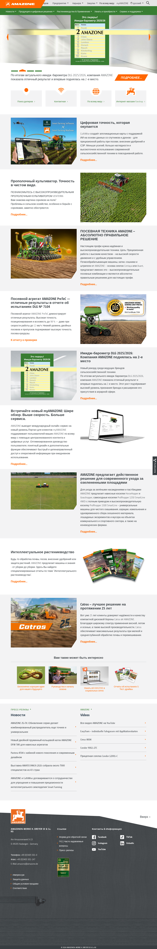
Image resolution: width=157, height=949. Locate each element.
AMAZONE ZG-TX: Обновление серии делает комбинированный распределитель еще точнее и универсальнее (38, 727)
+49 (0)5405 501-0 (29, 855)
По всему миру (106, 3)
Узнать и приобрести (104, 11)
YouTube (102, 849)
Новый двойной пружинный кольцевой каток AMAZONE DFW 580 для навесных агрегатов (41, 742)
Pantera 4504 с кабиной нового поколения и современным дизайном (42, 754)
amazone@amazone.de (27, 863)
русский (137, 3)
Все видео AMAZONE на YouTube (97, 723)
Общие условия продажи (25, 883)
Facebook (102, 837)
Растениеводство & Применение (73, 11)
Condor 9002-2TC (88, 747)
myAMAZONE (122, 3)
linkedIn (130, 843)
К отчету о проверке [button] (24, 339)
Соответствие (20, 888)
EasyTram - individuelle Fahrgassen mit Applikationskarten (109, 731)
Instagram (102, 843)
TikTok (129, 837)
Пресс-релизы (20, 709)
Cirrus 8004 (85, 739)
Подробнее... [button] (88, 159)
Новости (10, 11)
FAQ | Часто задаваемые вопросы (71, 843)
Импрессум (18, 875)
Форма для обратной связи (73, 837)
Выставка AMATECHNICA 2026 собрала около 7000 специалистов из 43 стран (38, 767)
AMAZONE (85, 709)
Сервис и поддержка (130, 11)
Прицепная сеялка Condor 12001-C (99, 756)
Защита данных (21, 879)
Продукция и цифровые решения (35, 11)
